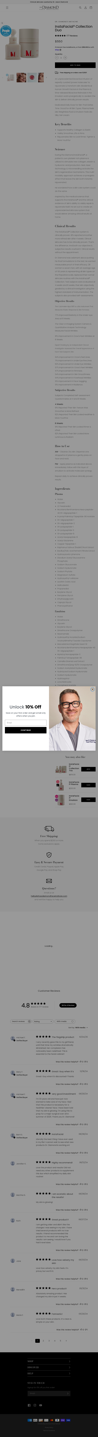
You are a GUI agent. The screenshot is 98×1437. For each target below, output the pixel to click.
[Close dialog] (92, 689)
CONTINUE (26, 730)
